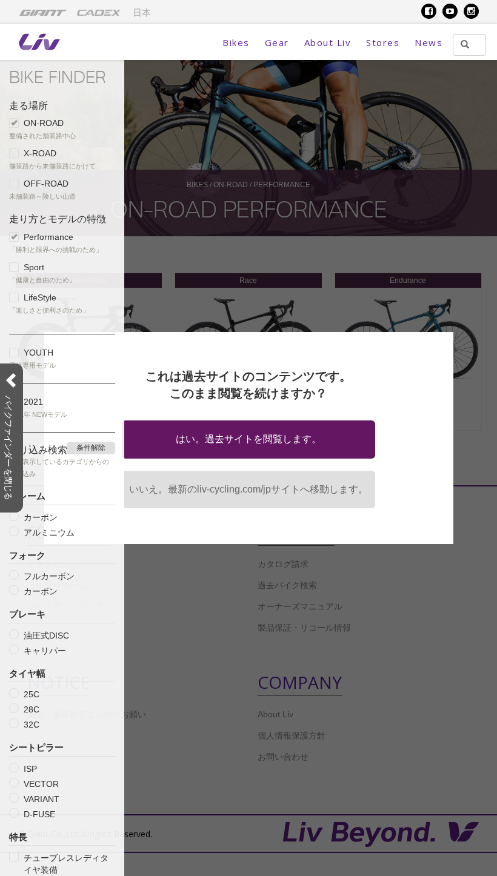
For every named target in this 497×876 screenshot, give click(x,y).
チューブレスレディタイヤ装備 (66, 864)
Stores (382, 42)
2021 (33, 401)
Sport (34, 267)
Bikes (236, 42)
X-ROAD (40, 153)
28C (31, 709)
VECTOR (41, 784)
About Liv (328, 42)
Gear (277, 42)
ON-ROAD (44, 123)
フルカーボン (49, 576)
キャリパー (45, 650)
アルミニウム (49, 532)
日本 (142, 13)
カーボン (41, 517)
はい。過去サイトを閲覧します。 (248, 439)
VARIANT (41, 799)
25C (31, 694)
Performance (48, 237)
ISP (30, 769)
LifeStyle (40, 297)
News (428, 42)
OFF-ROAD (46, 183)
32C (31, 724)
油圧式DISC (46, 635)
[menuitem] (43, 12)
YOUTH (38, 352)
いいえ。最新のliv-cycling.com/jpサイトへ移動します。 (248, 489)
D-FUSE (39, 814)
